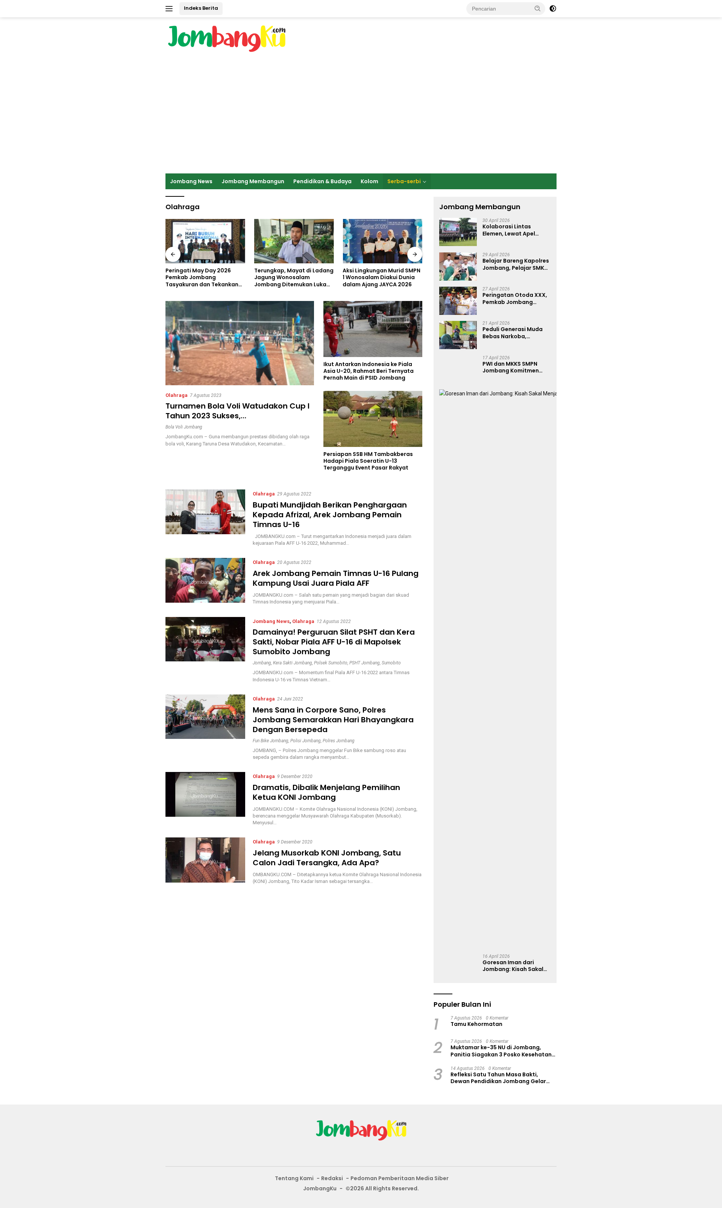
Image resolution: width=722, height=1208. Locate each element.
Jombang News (191, 181)
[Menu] (170, 8)
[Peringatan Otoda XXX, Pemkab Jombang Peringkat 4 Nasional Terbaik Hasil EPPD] (458, 301)
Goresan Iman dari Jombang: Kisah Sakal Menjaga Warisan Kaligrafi (512, 965)
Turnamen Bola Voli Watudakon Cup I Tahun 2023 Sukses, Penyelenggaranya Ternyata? (237, 416)
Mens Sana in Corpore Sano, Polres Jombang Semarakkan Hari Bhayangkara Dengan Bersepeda (333, 720)
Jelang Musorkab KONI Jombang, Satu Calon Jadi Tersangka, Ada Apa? (327, 858)
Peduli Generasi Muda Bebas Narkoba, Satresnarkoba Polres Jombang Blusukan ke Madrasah (512, 333)
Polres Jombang (339, 740)
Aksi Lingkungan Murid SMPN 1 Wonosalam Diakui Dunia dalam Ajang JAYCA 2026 (293, 277)
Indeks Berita (201, 8)
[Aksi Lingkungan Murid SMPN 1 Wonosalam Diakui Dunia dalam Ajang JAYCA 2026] (294, 241)
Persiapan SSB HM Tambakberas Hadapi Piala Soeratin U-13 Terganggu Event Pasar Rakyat (368, 461)
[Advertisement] (361, 117)
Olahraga (176, 395)
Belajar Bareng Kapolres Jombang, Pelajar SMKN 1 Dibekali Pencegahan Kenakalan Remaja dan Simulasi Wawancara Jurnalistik (515, 264)
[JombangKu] (226, 38)
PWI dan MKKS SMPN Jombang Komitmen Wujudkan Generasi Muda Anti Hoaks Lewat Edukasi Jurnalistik (514, 367)
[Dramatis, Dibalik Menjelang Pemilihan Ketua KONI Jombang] (205, 799)
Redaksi (332, 1178)
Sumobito (391, 663)
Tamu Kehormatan (476, 1024)
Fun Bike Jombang (270, 740)
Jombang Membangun (252, 181)
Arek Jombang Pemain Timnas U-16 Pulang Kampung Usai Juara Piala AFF (336, 578)
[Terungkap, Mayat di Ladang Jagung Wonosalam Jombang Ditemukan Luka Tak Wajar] (205, 241)
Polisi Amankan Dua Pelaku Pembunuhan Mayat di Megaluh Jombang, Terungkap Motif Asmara (380, 277)
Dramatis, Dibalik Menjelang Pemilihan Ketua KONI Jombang (326, 792)
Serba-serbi (404, 181)
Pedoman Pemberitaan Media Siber (399, 1178)
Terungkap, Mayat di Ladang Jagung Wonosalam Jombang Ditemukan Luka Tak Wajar (205, 277)
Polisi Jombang (305, 740)
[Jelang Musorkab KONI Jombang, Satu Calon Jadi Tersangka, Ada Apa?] (205, 861)
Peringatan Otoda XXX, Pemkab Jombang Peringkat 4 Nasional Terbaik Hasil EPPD (514, 298)
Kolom (369, 181)
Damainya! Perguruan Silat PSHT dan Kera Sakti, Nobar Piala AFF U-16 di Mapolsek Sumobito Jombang (334, 642)
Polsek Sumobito (330, 663)
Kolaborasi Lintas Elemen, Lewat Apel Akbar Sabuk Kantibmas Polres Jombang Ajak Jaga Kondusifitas (515, 230)
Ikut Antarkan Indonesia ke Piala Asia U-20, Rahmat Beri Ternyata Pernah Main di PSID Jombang (368, 371)
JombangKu (320, 1188)
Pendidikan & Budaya (322, 181)
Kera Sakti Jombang (292, 663)
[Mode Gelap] (553, 8)
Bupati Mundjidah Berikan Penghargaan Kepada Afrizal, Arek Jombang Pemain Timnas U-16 (330, 515)
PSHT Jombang (364, 663)
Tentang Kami (294, 1178)
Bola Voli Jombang (183, 427)
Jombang (262, 663)
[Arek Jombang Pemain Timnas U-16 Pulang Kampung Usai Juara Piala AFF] (205, 581)
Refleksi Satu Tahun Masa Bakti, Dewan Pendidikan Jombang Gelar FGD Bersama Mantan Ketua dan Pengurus (498, 1078)
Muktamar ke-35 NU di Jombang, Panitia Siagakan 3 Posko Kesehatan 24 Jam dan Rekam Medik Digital (501, 1051)
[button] (537, 8)
